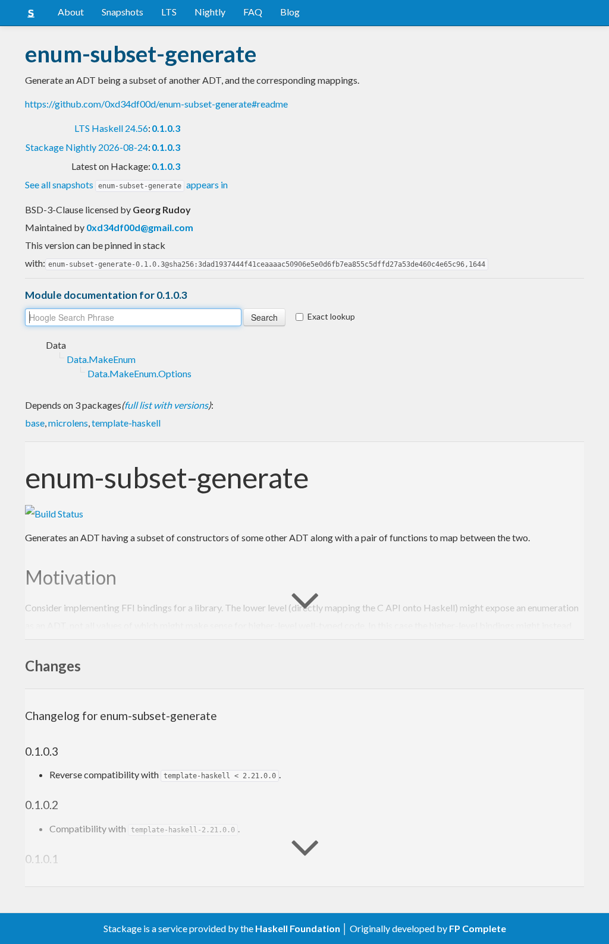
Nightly (209, 11)
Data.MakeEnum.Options (139, 373)
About (71, 11)
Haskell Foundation (297, 928)
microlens (68, 422)
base (35, 422)
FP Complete (477, 928)
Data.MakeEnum (101, 359)
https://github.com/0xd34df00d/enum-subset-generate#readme (156, 103)
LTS (169, 11)
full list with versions (166, 405)
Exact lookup (331, 316)
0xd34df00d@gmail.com (139, 227)
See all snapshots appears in (126, 184)
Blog (290, 11)
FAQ (252, 11)
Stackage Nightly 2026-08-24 (87, 147)
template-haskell (126, 422)
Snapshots (122, 11)
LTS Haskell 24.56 (111, 128)
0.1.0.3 (166, 128)
